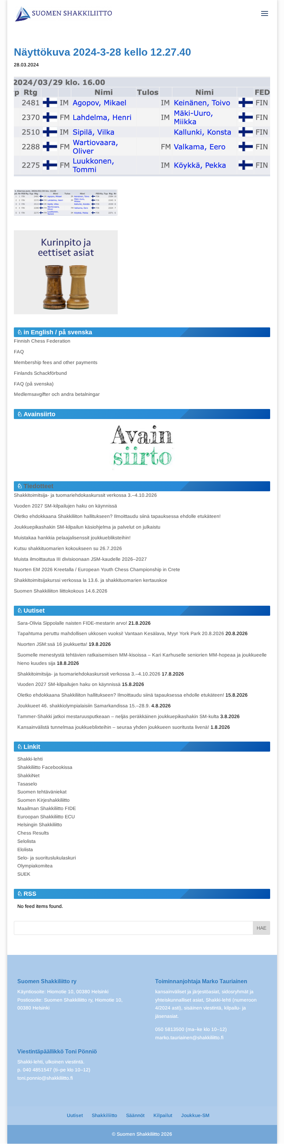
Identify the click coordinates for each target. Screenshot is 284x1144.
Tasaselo (27, 784)
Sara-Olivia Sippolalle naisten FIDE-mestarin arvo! (72, 623)
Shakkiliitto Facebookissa (44, 767)
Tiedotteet (38, 486)
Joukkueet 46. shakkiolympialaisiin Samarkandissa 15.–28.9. (83, 705)
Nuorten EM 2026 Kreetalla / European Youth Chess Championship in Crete (97, 569)
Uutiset (75, 1115)
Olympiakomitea (35, 865)
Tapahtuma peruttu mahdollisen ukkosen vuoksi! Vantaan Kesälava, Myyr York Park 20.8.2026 (120, 633)
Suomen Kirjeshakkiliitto (43, 800)
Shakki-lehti (30, 759)
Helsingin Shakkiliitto (39, 824)
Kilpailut (162, 1115)
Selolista (26, 841)
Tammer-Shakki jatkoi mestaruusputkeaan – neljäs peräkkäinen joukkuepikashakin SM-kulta (118, 716)
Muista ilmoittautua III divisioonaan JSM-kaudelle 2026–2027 (80, 559)
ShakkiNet (28, 775)
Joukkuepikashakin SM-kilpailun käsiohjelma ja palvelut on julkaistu (87, 527)
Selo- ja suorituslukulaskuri (46, 858)
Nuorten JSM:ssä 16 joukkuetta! (52, 644)
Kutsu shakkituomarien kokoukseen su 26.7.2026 (68, 548)
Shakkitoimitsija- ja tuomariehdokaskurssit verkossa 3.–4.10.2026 (85, 495)
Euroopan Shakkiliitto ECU (46, 816)
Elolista (25, 849)
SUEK (23, 874)
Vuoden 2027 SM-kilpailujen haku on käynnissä (65, 506)
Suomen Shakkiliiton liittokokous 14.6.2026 (60, 591)
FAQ (19, 351)
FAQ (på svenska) (34, 384)
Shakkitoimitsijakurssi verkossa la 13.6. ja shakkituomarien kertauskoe (90, 580)
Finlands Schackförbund (40, 373)
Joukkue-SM (195, 1115)
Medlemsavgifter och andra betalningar (57, 394)
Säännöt (135, 1115)
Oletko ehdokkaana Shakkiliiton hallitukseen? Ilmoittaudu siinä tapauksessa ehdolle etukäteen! (117, 516)
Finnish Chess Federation (42, 341)
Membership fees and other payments (55, 362)
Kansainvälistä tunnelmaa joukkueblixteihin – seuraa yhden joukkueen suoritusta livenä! (113, 727)
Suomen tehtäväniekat (41, 791)
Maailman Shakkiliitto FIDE (46, 808)
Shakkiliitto (104, 1115)
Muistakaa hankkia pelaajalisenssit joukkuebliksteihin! (72, 537)
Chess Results (33, 833)
